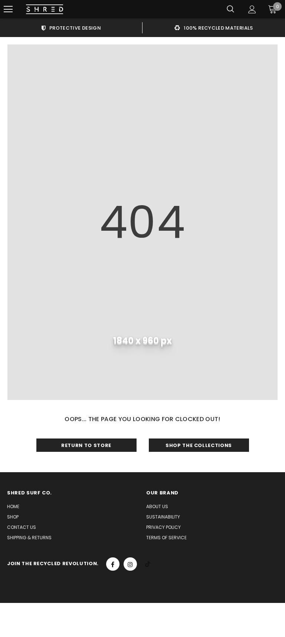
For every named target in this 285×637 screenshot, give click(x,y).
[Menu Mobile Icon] (8, 9)
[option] (71, 28)
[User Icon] (252, 9)
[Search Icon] (230, 9)
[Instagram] (130, 564)
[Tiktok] (147, 564)
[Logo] (44, 9)
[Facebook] (112, 564)
